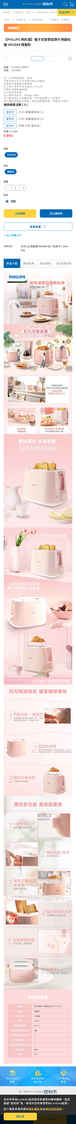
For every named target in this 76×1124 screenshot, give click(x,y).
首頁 (6, 19)
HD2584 (11, 154)
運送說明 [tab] (28, 263)
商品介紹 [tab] (12, 263)
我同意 (20, 1116)
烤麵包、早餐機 (60, 19)
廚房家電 (37, 19)
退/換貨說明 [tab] (63, 263)
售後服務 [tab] (45, 263)
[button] (70, 58)
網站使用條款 (53, 1109)
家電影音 (21, 19)
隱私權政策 (35, 1109)
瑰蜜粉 (10, 171)
